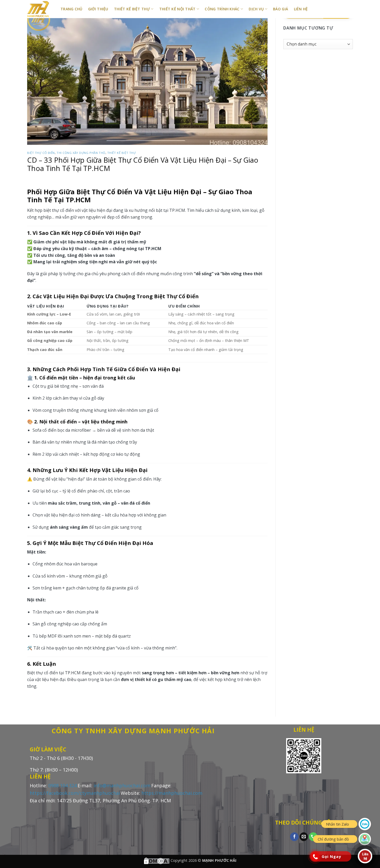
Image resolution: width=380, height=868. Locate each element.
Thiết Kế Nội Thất (177, 8)
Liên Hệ (301, 8)
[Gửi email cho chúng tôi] (304, 836)
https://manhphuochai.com (171, 793)
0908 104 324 (62, 785)
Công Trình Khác (222, 8)
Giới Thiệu (98, 8)
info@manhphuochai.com (122, 785)
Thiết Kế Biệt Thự (132, 8)
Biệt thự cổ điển (41, 153)
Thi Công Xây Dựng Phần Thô (81, 153)
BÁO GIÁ (280, 8)
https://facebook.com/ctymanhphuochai (75, 793)
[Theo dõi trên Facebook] (294, 836)
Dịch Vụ (256, 8)
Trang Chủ (71, 8)
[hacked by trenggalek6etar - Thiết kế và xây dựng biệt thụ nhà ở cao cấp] (40, 9)
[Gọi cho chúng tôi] (313, 836)
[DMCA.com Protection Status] (157, 860)
